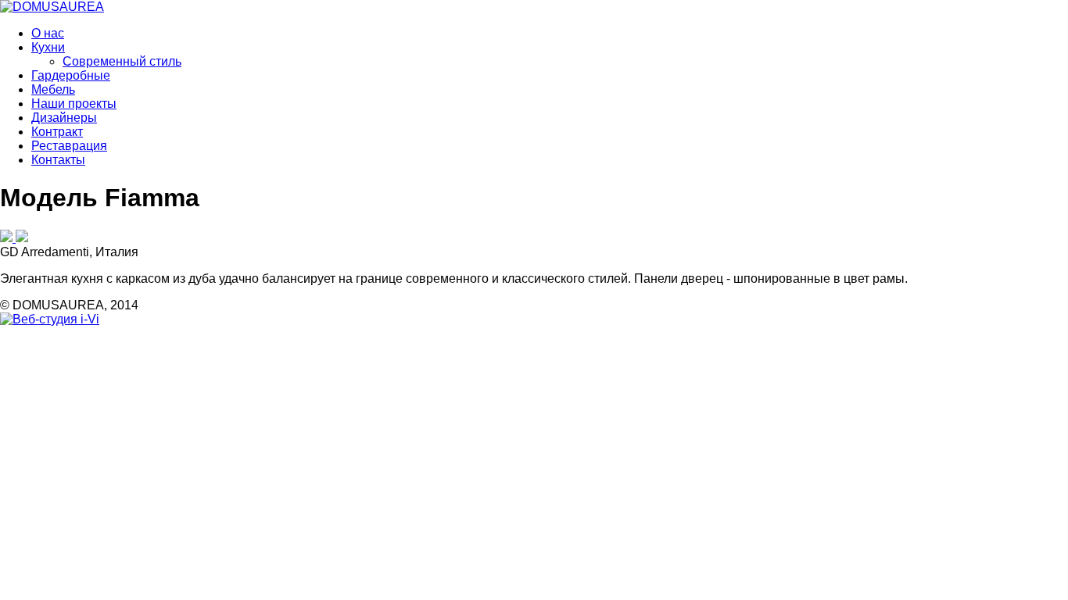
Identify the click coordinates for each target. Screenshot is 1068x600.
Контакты (58, 159)
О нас (47, 33)
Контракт (57, 131)
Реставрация (69, 145)
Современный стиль (122, 61)
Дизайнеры (64, 117)
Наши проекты (73, 103)
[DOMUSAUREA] (52, 6)
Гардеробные (70, 75)
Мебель (53, 89)
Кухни (48, 47)
